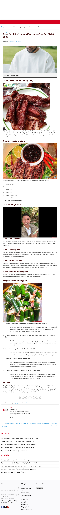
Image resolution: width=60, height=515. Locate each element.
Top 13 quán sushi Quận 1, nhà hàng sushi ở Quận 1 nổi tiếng (17, 447)
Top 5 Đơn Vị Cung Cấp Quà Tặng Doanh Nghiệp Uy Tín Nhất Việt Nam (20, 463)
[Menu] (58, 22)
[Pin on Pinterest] (31, 397)
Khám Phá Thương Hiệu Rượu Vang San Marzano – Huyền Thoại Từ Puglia (21, 466)
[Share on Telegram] (40, 397)
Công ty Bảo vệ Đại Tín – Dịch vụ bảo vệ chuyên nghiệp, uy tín (17, 441)
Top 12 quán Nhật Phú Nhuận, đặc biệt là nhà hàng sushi (16, 451)
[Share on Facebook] (23, 397)
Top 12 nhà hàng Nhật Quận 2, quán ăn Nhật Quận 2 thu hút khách (18, 445)
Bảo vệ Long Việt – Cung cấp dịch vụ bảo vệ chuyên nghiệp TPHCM (19, 438)
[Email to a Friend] (28, 397)
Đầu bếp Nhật (24, 493)
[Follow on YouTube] (8, 507)
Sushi (22, 502)
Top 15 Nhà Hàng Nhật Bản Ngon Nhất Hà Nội (13, 472)
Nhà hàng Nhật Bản (26, 495)
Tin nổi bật (24, 504)
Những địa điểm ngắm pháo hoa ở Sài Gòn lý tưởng (15, 460)
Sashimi (23, 499)
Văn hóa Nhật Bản (25, 509)
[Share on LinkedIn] (34, 397)
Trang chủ (3, 27)
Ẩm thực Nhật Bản (26, 488)
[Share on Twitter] (25, 397)
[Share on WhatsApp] (20, 397)
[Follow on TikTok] (5, 507)
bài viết (25, 403)
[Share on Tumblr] (37, 397)
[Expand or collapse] (55, 75)
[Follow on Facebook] (2, 507)
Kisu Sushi (18, 41)
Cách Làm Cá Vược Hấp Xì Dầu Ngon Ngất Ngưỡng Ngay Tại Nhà (18, 469)
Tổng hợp (5, 32)
